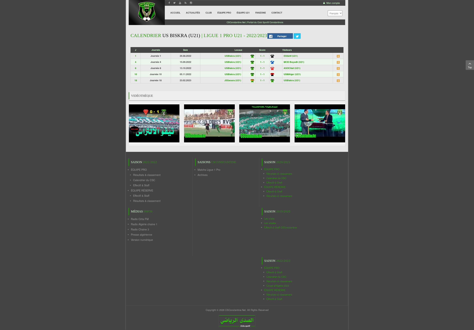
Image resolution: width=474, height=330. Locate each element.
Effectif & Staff (141, 185)
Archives (203, 175)
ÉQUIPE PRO (139, 169)
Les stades (270, 223)
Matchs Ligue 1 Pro (209, 169)
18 (135, 80)
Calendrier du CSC (144, 180)
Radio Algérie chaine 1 (144, 224)
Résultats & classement (147, 175)
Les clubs (269, 218)
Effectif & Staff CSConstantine (280, 227)
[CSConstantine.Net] (146, 11)
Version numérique (142, 240)
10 (135, 74)
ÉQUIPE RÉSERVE (142, 190)
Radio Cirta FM (140, 219)
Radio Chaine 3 (140, 229)
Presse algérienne (141, 234)
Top (470, 67)
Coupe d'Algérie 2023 (277, 285)
